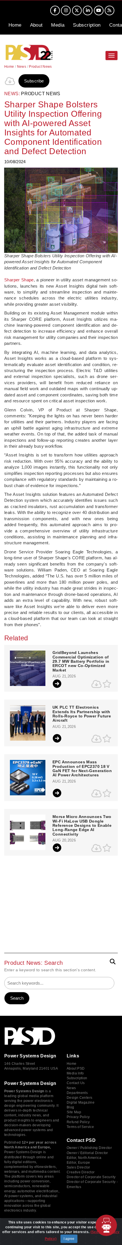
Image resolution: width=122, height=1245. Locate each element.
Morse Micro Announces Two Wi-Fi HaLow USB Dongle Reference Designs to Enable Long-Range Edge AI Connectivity (82, 825)
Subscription (87, 25)
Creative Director (80, 1172)
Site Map (74, 1112)
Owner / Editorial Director (87, 1153)
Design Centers (79, 1098)
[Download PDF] (10, 81)
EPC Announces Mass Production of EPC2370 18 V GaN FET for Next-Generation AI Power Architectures (82, 768)
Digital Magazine (80, 1102)
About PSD (76, 1068)
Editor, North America (84, 1158)
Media (57, 25)
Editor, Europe (78, 1163)
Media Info (75, 1073)
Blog (70, 1107)
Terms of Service (80, 1127)
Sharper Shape (19, 279)
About (36, 25)
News (21, 67)
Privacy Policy (78, 1117)
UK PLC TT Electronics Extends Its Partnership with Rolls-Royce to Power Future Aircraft (81, 714)
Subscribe (34, 80)
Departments (77, 1093)
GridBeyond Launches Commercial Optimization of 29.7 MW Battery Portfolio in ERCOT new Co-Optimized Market (81, 661)
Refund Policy (78, 1122)
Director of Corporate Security (91, 1177)
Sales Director (78, 1167)
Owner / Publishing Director (89, 1148)
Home (15, 25)
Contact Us (76, 1083)
